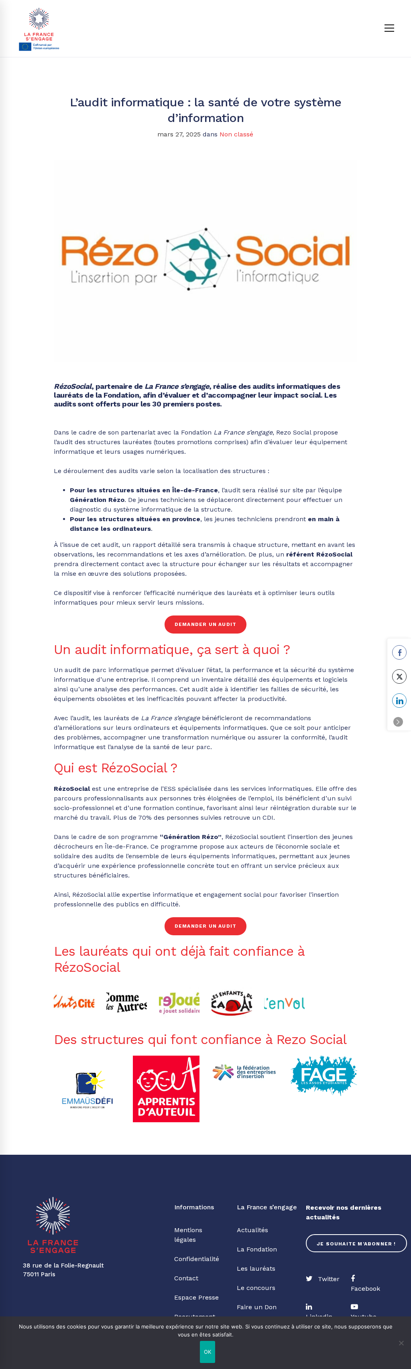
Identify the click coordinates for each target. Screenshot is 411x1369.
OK (208, 1352)
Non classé (236, 134)
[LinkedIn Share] (399, 700)
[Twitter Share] (399, 676)
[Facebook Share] (399, 652)
